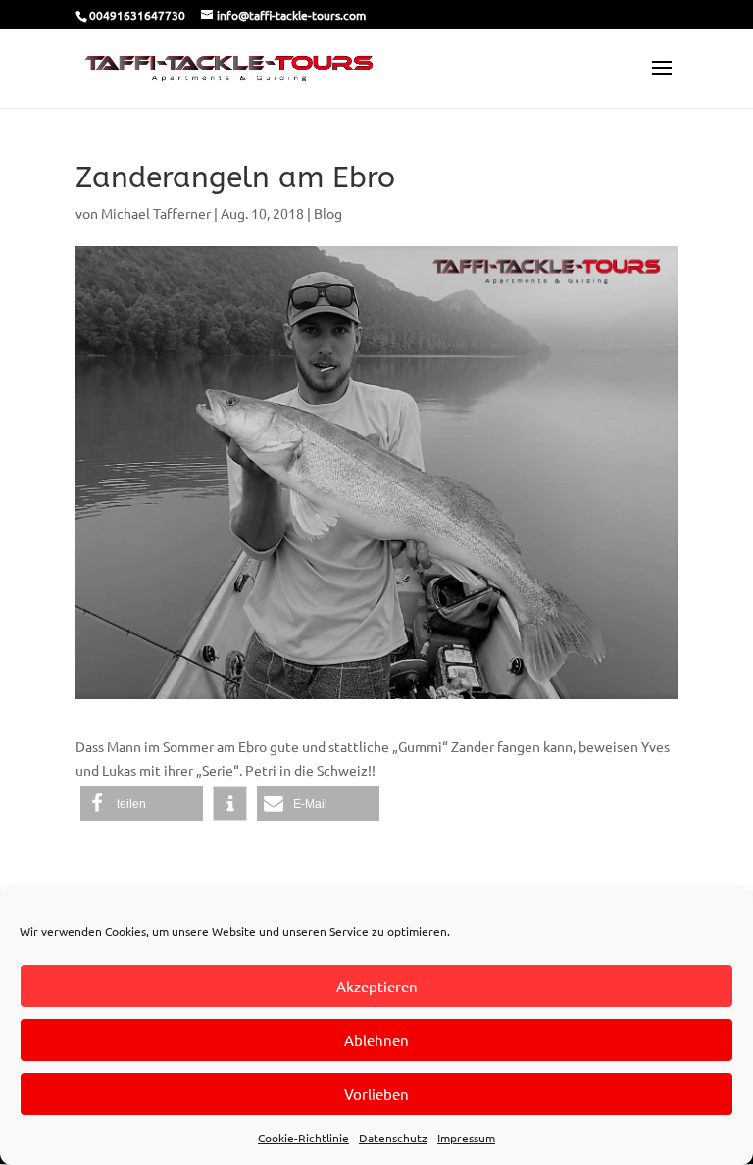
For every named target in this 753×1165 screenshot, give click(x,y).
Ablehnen (376, 1040)
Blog (328, 213)
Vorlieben (376, 1094)
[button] (141, 803)
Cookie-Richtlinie (303, 1137)
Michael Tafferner (156, 213)
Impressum (466, 1137)
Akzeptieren (377, 986)
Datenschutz (393, 1137)
